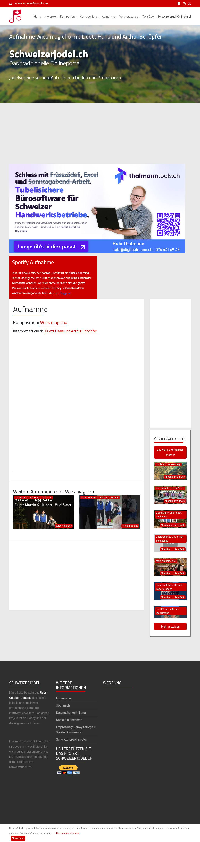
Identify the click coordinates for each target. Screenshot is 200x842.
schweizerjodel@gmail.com (31, 3)
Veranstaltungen (129, 16)
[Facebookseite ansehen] (178, 3)
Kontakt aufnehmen (69, 720)
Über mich (63, 705)
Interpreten (50, 16)
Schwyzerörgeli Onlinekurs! (174, 16)
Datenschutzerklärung (67, 833)
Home (37, 16)
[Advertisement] (100, 133)
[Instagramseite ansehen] (183, 3)
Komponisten (68, 16)
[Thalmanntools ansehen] (97, 206)
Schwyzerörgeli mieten (72, 739)
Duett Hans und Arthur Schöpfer (71, 331)
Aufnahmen (109, 16)
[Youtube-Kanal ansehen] (188, 3)
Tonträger (148, 16)
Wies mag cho (53, 322)
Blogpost (65, 293)
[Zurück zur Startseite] (15, 15)
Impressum (64, 698)
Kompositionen (89, 16)
